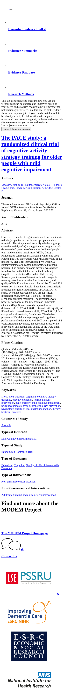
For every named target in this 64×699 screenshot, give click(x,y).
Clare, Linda (15, 187)
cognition (31, 396)
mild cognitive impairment (46, 402)
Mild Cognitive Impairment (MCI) (19, 438)
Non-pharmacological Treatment (18, 481)
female (37, 399)
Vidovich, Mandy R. (12, 184)
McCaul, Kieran (32, 187)
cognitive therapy (46, 396)
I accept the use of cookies (16, 129)
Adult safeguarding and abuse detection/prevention (28, 494)
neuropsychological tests (14, 405)
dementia (6, 399)
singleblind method (41, 408)
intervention (7, 402)
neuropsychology (38, 405)
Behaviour (6, 465)
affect (4, 396)
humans (46, 399)
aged (11, 396)
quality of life (22, 408)
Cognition (19, 465)
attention (19, 396)
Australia (6, 425)
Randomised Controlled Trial (17, 451)
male (18, 402)
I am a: (5, 125)
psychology (7, 408)
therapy (56, 408)
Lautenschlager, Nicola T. (39, 184)
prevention (54, 405)
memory (26, 402)
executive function (22, 399)
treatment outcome (11, 412)
